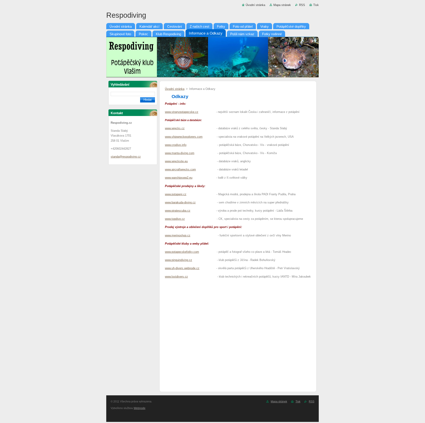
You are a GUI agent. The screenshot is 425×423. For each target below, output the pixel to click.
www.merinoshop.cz (177, 235)
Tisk (316, 5)
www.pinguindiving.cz (178, 260)
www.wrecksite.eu (176, 161)
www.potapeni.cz (175, 194)
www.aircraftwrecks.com (180, 169)
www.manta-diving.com (179, 153)
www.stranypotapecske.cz (181, 112)
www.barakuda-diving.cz (180, 202)
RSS (302, 5)
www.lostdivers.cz (176, 276)
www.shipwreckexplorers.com (184, 136)
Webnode (139, 408)
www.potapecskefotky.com (182, 251)
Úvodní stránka (255, 5)
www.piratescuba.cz (177, 210)
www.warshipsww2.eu (178, 177)
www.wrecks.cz (175, 128)
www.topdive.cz (175, 218)
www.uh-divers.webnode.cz (182, 268)
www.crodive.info (175, 145)
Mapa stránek (282, 5)
